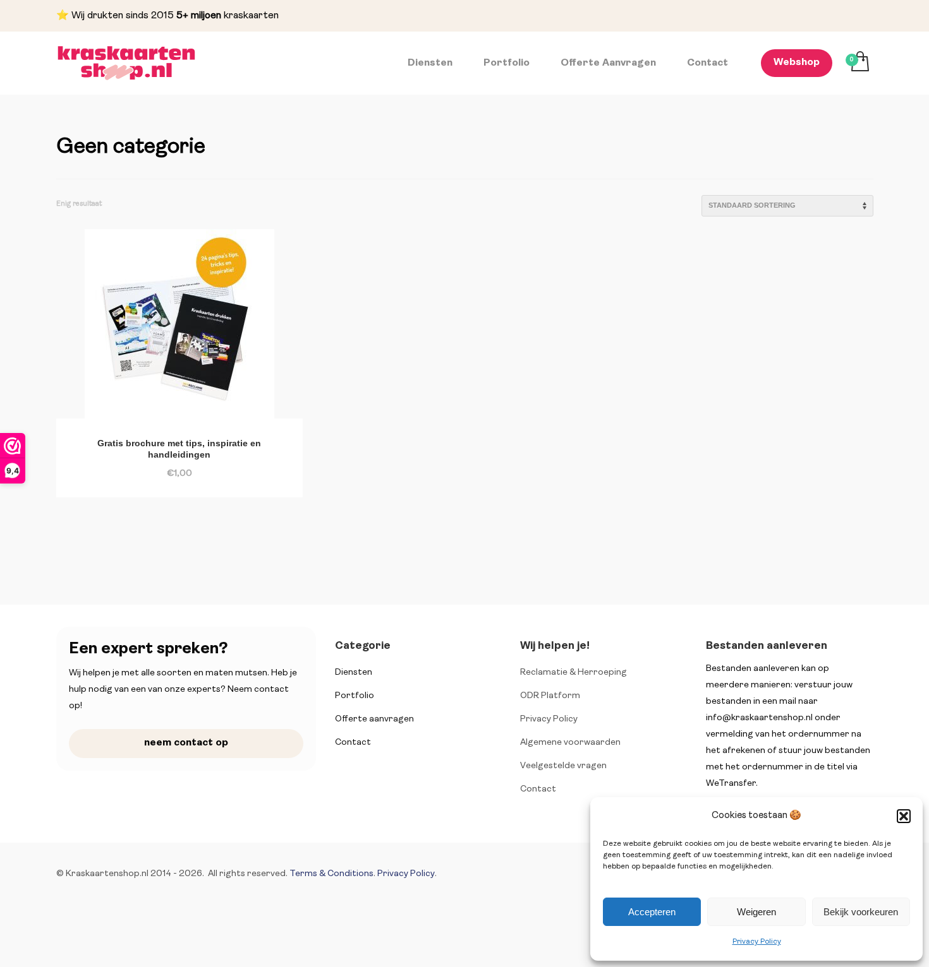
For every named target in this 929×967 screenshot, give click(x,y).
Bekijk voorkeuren (860, 911)
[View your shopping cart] (859, 63)
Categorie (363, 646)
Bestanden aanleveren (766, 646)
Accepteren (652, 911)
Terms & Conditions (331, 874)
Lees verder (150, 467)
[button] (903, 816)
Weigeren (756, 911)
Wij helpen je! (555, 646)
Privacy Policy (756, 942)
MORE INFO (211, 467)
